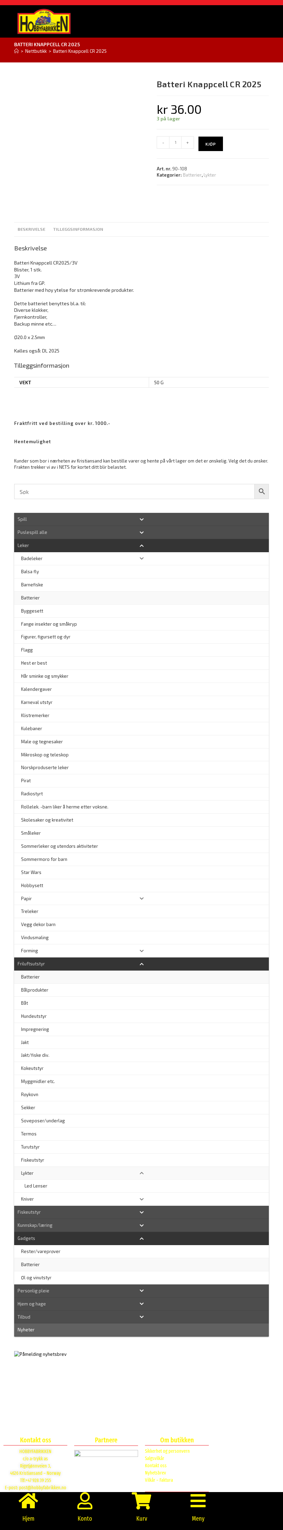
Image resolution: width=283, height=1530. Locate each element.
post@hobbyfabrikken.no (42, 1488)
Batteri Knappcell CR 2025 (80, 51)
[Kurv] (141, 1500)
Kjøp (210, 143)
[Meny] (198, 1500)
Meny (198, 1518)
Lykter (210, 175)
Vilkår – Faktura (159, 1480)
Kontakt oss (156, 1466)
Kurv (141, 1518)
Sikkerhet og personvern (167, 1451)
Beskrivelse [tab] (31, 229)
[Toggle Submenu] (141, 519)
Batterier (192, 175)
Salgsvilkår (154, 1458)
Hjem (28, 1518)
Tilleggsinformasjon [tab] (78, 229)
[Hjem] (16, 51)
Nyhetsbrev (155, 1473)
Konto (85, 1518)
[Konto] (85, 1500)
